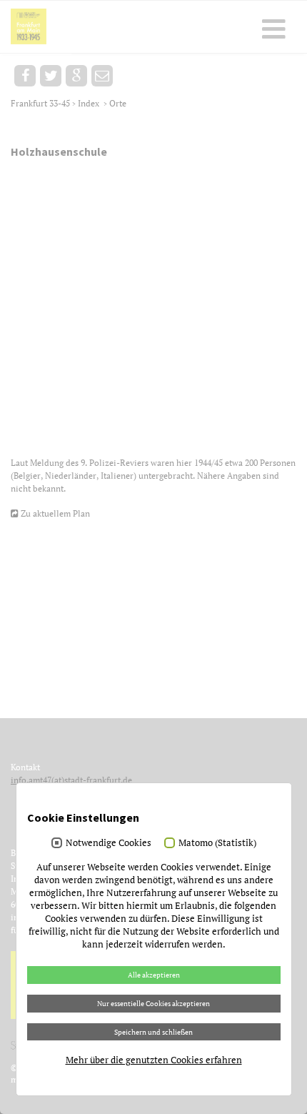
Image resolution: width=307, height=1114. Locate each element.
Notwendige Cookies (108, 842)
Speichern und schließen (153, 1032)
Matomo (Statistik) (217, 842)
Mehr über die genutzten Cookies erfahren (154, 1059)
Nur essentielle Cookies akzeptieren (153, 1003)
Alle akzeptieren (154, 975)
